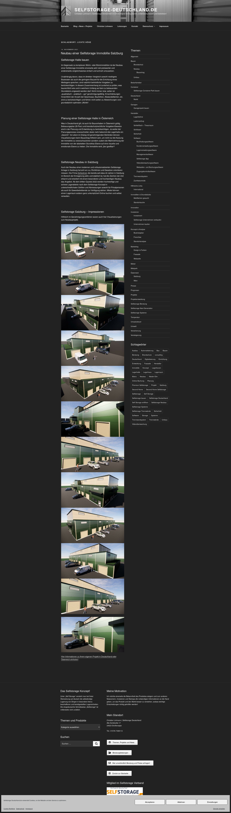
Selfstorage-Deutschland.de (116, 9)
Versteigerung (136, 335)
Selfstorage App (143, 158)
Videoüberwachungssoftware (148, 163)
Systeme (154, 415)
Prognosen (135, 290)
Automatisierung (147, 350)
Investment (138, 215)
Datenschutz (20, 809)
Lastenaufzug (139, 121)
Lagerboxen (156, 368)
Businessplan (139, 233)
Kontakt (135, 26)
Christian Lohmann (105, 26)
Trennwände (154, 420)
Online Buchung (138, 381)
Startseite (65, 26)
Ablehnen (181, 802)
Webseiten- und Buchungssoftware (150, 167)
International (138, 189)
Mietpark (134, 268)
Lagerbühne (138, 117)
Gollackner (82, 173)
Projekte (134, 295)
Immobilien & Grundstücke (141, 194)
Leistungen (122, 26)
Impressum (29, 809)
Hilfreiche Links (136, 186)
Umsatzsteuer (136, 321)
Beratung (135, 355)
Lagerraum (159, 372)
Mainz (134, 376)
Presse (133, 286)
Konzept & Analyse (138, 229)
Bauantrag (140, 72)
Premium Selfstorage (140, 385)
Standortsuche (139, 202)
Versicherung (136, 330)
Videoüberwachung (139, 424)
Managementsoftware (145, 154)
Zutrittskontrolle (139, 180)
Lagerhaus (147, 372)
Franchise (137, 237)
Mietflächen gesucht (141, 198)
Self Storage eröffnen (140, 402)
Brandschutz (138, 64)
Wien (136, 280)
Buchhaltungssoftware (145, 141)
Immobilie (135, 368)
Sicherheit (137, 134)
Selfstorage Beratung (139, 304)
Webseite (137, 258)
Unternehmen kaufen (142, 224)
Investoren (135, 212)
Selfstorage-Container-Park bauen (147, 90)
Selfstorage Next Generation (141, 308)
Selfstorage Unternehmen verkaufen (147, 220)
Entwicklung (136, 363)
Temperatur (135, 317)
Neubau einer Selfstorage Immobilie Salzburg (92, 53)
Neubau (137, 69)
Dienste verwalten (219, 809)
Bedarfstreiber (136, 82)
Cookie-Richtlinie (9, 809)
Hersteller (134, 113)
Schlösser (137, 129)
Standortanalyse (140, 241)
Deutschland (135, 96)
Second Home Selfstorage (156, 389)
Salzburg (137, 276)
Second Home (137, 389)
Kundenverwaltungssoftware (147, 146)
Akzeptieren (149, 802)
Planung (150, 381)
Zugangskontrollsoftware (146, 171)
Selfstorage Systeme (139, 312)
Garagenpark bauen (141, 108)
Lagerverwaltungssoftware (147, 150)
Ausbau (135, 350)
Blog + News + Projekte (82, 26)
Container (134, 87)
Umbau (136, 77)
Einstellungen (212, 802)
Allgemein (134, 56)
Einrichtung (163, 359)
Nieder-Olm (153, 376)
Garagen (134, 104)
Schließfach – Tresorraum (143, 125)
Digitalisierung (150, 359)
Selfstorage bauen (139, 398)
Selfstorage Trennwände (141, 411)
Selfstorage (136, 394)
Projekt (154, 385)
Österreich (135, 273)
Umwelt (133, 326)
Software (137, 138)
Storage (145, 415)
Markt (136, 99)
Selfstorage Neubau (159, 402)
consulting (159, 355)
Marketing (134, 246)
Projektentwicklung (138, 299)
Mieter (133, 264)
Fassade (137, 254)
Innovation (135, 207)
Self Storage (148, 394)
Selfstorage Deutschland (158, 398)
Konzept (146, 368)
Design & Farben (140, 250)
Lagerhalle (136, 372)
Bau (158, 350)
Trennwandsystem (141, 176)
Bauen (133, 61)
